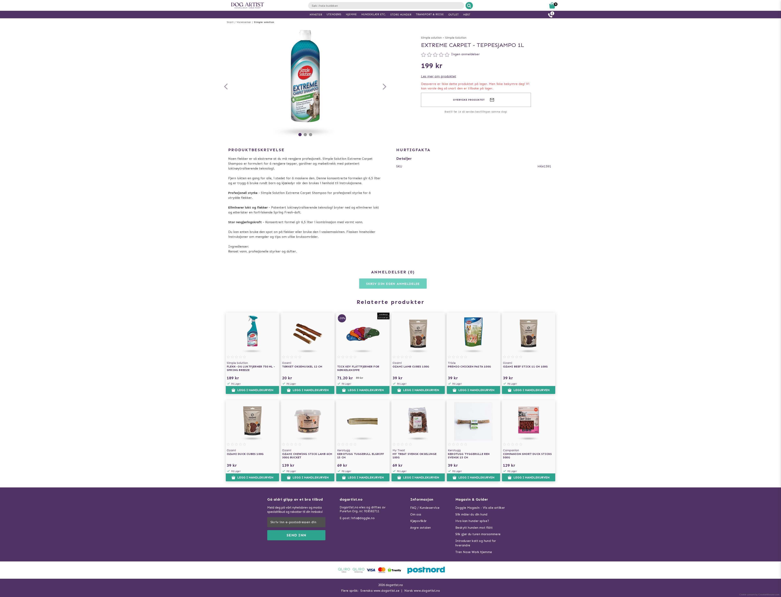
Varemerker (244, 22)
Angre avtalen (420, 528)
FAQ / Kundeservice (425, 508)
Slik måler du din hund (471, 514)
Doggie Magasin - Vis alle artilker (480, 508)
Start (230, 22)
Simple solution (264, 22)
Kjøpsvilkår (418, 521)
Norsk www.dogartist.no (422, 591)
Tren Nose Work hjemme (473, 552)
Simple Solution (455, 37)
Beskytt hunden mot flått (474, 528)
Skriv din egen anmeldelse (393, 284)
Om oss (415, 514)
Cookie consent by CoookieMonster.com (759, 594)
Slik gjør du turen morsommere (478, 534)
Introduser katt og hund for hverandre (475, 543)
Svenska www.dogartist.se (379, 591)
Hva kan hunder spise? (472, 521)
